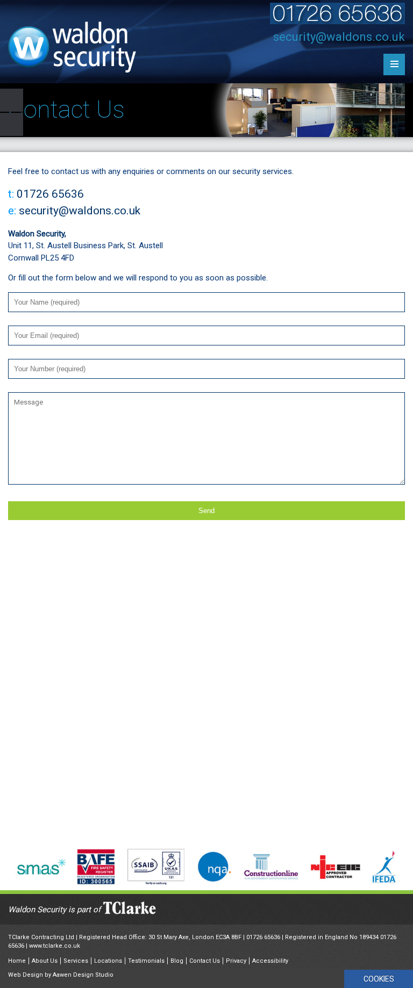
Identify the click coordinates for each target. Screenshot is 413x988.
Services (75, 960)
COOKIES (379, 979)
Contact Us (204, 960)
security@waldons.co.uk (339, 37)
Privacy (236, 960)
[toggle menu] (394, 64)
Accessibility (270, 960)
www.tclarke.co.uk (54, 945)
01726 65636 (263, 937)
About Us (45, 960)
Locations (108, 960)
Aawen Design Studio (83, 974)
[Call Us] (337, 21)
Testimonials (146, 960)
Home (17, 960)
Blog (176, 960)
